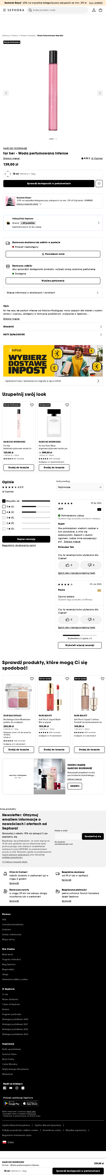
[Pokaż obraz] (53, 91)
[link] (26, 539)
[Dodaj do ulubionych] (32, 405)
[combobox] (80, 487)
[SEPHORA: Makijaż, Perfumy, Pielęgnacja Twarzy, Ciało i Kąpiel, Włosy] (16, 10)
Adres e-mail (61, 830)
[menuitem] (94, 10)
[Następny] (100, 93)
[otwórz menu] (4, 10)
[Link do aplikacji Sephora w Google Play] (12, 1103)
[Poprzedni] (6, 93)
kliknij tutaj (31, 1111)
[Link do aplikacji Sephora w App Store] (30, 1103)
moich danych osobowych (16, 854)
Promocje (32, 1114)
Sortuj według (63, 481)
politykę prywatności (12, 857)
